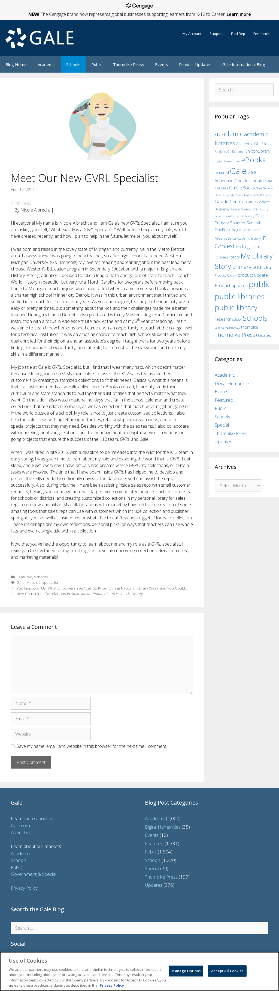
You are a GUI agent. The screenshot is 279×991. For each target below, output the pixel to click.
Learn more (239, 14)
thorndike (249, 327)
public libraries (240, 296)
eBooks (253, 160)
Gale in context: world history (234, 216)
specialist (50, 582)
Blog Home (16, 64)
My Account (192, 33)
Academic (46, 64)
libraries (221, 257)
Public (96, 64)
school (237, 319)
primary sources (251, 266)
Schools (73, 64)
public (260, 284)
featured (222, 172)
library (234, 257)
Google (235, 229)
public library (236, 307)
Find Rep (238, 33)
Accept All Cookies (227, 970)
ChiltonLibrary (257, 151)
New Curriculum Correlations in (80, 593)
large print (252, 246)
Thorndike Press (128, 64)
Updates (263, 335)
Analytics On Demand (229, 151)
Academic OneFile (251, 143)
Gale (21, 582)
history (255, 238)
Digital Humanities (232, 383)
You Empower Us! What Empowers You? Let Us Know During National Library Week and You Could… (102, 588)
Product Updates (195, 64)
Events (161, 64)
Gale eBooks (242, 187)
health (246, 230)
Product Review (226, 275)
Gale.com (20, 825)
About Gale (22, 832)
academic (229, 133)
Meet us (33, 582)
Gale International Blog (243, 64)
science (219, 327)
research (223, 319)
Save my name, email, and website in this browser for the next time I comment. (92, 746)
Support (216, 33)
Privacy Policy (24, 888)
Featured (24, 576)
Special (222, 425)
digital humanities (227, 161)
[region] (139, 971)
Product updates (231, 285)
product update (253, 275)
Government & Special (33, 874)
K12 (238, 247)
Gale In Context (230, 201)
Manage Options (186, 970)
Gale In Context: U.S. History (249, 209)
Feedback (261, 33)
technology (232, 327)
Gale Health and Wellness (253, 195)
